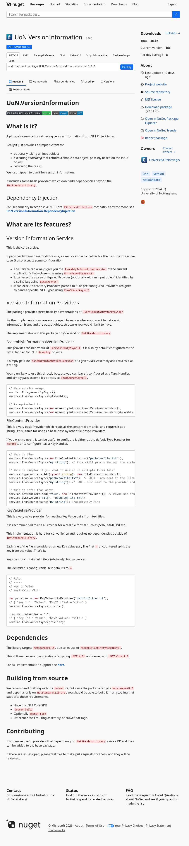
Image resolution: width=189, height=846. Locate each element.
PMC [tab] (25, 55)
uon (145, 174)
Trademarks (56, 830)
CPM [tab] (62, 55)
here (61, 665)
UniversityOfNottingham (166, 160)
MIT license (153, 99)
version (159, 174)
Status (72, 790)
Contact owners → (169, 150)
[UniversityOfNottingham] (144, 160)
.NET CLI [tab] (13, 55)
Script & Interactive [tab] (96, 55)
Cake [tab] (11, 60)
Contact (13, 790)
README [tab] (17, 81)
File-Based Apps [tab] (121, 55)
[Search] (176, 14)
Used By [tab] (89, 81)
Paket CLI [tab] (75, 55)
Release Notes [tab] (21, 89)
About (79, 826)
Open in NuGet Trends (160, 130)
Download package (158, 107)
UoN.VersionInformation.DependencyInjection (40, 211)
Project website (156, 84)
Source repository (157, 92)
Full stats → (173, 33)
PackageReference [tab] (44, 55)
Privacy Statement (158, 826)
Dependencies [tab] (65, 81)
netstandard (151, 180)
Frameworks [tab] (40, 81)
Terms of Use (95, 826)
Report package (156, 138)
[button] (126, 67)
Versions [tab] (109, 81)
